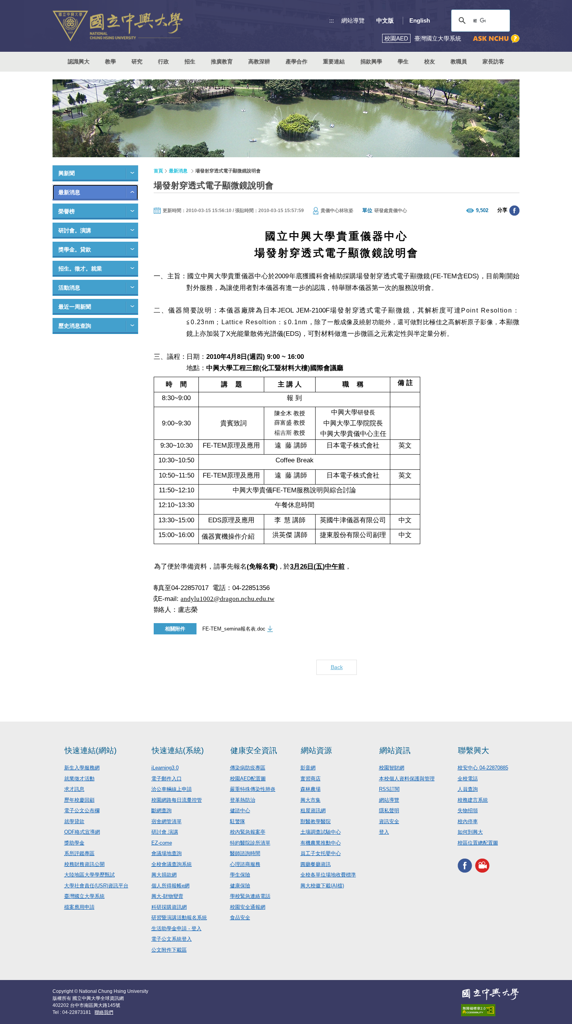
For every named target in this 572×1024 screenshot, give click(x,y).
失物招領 (468, 810)
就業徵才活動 (79, 779)
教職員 (459, 61)
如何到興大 (470, 832)
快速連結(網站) (91, 750)
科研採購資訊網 (169, 907)
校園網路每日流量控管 (176, 800)
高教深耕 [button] (259, 61)
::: (331, 20)
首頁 (158, 171)
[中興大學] (490, 994)
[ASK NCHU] (496, 38)
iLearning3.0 (165, 768)
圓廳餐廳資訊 (315, 864)
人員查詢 (468, 789)
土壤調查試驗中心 (320, 832)
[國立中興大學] (118, 26)
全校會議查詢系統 (171, 864)
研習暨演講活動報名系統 (179, 917)
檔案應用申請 (79, 907)
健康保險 (240, 886)
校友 (429, 61)
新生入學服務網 (82, 768)
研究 (137, 61)
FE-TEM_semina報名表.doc (233, 629)
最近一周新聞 (74, 307)
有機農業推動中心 (320, 843)
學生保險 (240, 875)
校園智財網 (391, 768)
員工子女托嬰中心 (320, 853)
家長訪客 (493, 61)
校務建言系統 (473, 800)
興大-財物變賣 (167, 896)
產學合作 (296, 61)
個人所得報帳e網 (170, 886)
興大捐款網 (164, 875)
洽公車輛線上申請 (171, 789)
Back (337, 667)
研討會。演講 (74, 230)
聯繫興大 (473, 750)
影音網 (308, 768)
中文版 (385, 20)
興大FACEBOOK (465, 865)
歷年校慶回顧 (79, 800)
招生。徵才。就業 (80, 268)
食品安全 (240, 917)
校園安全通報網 (247, 907)
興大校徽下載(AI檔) (322, 886)
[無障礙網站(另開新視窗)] (490, 1010)
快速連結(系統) (178, 750)
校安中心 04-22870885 (483, 768)
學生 (403, 61)
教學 (110, 61)
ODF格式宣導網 (82, 832)
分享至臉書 (514, 211)
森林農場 (310, 789)
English (419, 20)
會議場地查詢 (166, 853)
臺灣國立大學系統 (84, 896)
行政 (163, 61)
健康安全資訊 (253, 750)
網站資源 (316, 750)
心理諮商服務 (245, 864)
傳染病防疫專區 (247, 768)
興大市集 (310, 800)
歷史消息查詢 (74, 326)
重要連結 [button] (334, 61)
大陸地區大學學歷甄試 (89, 875)
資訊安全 (389, 821)
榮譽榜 (66, 211)
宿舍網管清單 (166, 821)
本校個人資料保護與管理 (407, 779)
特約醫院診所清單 (250, 843)
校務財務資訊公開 (84, 864)
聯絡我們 (104, 1012)
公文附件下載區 (169, 950)
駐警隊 (237, 821)
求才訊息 (74, 789)
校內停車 (468, 821)
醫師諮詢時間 (245, 853)
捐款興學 (371, 61)
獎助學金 (74, 843)
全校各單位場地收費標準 (328, 875)
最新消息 (69, 192)
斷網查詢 (161, 810)
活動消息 (69, 288)
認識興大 (78, 61)
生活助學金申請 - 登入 (176, 928)
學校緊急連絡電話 (250, 896)
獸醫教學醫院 (315, 821)
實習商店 (310, 779)
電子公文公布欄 (82, 810)
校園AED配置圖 (248, 779)
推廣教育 (222, 61)
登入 (384, 832)
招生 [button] (189, 61)
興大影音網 (482, 865)
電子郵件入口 (166, 779)
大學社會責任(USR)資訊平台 (96, 886)
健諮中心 (240, 810)
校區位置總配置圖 (478, 843)
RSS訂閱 (389, 789)
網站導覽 (353, 20)
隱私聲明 (389, 810)
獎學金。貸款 (74, 249)
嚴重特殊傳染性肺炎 (252, 789)
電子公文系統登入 (171, 939)
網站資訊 (395, 750)
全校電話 (468, 779)
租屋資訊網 (313, 810)
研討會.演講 (164, 832)
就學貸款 (74, 821)
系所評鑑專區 (79, 853)
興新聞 (66, 173)
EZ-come (161, 843)
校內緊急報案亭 (247, 832)
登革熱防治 (242, 800)
